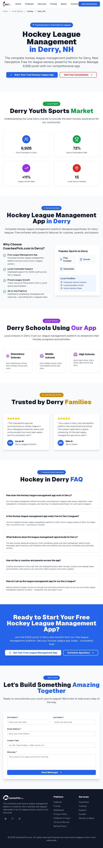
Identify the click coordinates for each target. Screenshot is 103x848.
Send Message (49, 772)
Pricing (53, 4)
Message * (12, 752)
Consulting (84, 802)
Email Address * (14, 729)
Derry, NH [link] (41, 11)
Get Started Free (89, 4)
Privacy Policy (60, 814)
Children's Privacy (62, 818)
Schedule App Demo (78, 652)
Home (18, 4)
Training (82, 806)
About (64, 4)
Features (29, 4)
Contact (75, 4)
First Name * (12, 717)
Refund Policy (60, 826)
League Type (13, 741)
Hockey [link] (30, 11)
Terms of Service (61, 822)
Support (82, 810)
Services (42, 4)
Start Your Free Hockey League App (34, 74)
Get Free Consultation (76, 74)
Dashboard (59, 810)
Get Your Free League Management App (35, 652)
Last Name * (58, 717)
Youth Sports (17, 11)
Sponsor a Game (86, 818)
